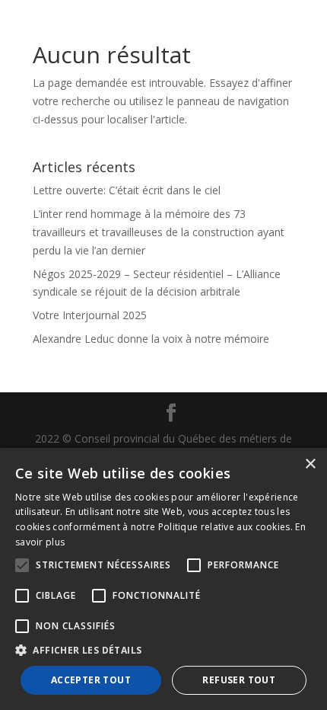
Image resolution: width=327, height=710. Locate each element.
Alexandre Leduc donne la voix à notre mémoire (151, 338)
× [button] (310, 464)
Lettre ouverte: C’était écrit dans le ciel (127, 190)
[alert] (163, 579)
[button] (163, 650)
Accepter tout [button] (91, 679)
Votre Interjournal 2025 (90, 315)
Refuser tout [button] (238, 679)
